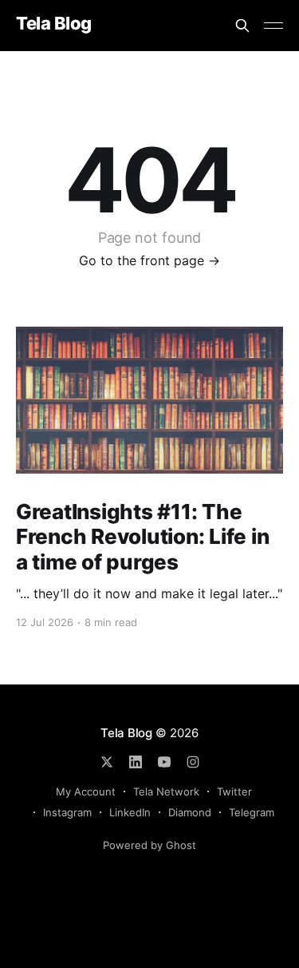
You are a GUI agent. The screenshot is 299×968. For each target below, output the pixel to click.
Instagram (67, 812)
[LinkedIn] (135, 762)
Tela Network (166, 791)
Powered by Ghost (149, 845)
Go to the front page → (149, 260)
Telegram (251, 812)
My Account (86, 791)
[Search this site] (242, 25)
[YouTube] (164, 762)
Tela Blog (54, 23)
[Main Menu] (273, 26)
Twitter (234, 791)
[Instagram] (193, 762)
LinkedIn (130, 812)
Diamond (189, 812)
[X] (106, 762)
